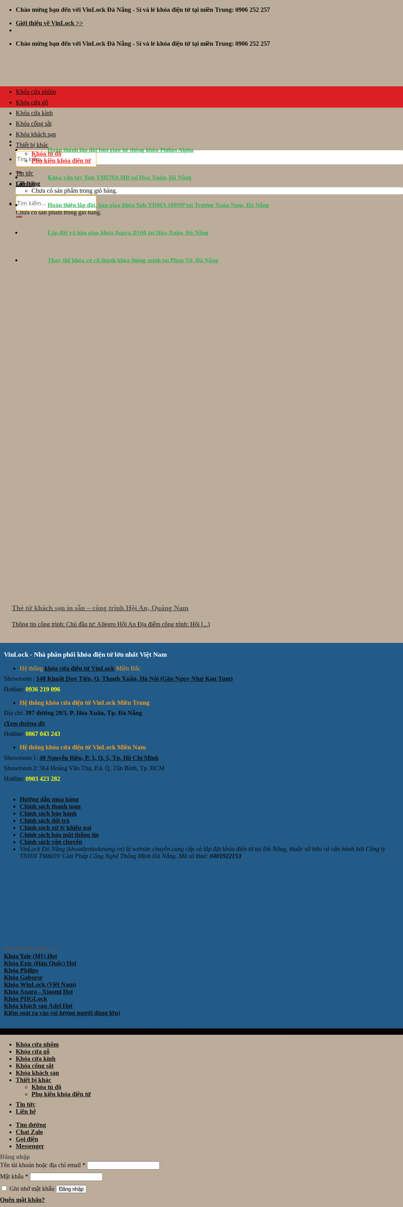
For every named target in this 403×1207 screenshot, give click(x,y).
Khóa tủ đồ (46, 1087)
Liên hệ (26, 1111)
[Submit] (19, 216)
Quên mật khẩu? (22, 1199)
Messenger (30, 1146)
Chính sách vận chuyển (51, 841)
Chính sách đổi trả (44, 820)
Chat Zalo (29, 1132)
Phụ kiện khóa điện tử (61, 1094)
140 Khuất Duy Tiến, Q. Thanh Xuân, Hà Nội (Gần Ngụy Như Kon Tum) (134, 678)
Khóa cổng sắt (34, 123)
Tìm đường (31, 1124)
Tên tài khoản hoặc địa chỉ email (42, 1165)
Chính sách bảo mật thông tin (59, 834)
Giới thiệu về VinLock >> (49, 23)
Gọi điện (27, 1139)
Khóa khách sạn (37, 1072)
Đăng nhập (71, 1189)
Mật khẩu (14, 1176)
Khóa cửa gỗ (32, 102)
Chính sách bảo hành (48, 813)
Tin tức (25, 1104)
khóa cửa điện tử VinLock (79, 668)
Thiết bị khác (33, 1080)
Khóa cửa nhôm (36, 91)
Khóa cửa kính (34, 113)
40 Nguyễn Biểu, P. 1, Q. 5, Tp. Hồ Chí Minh (99, 757)
